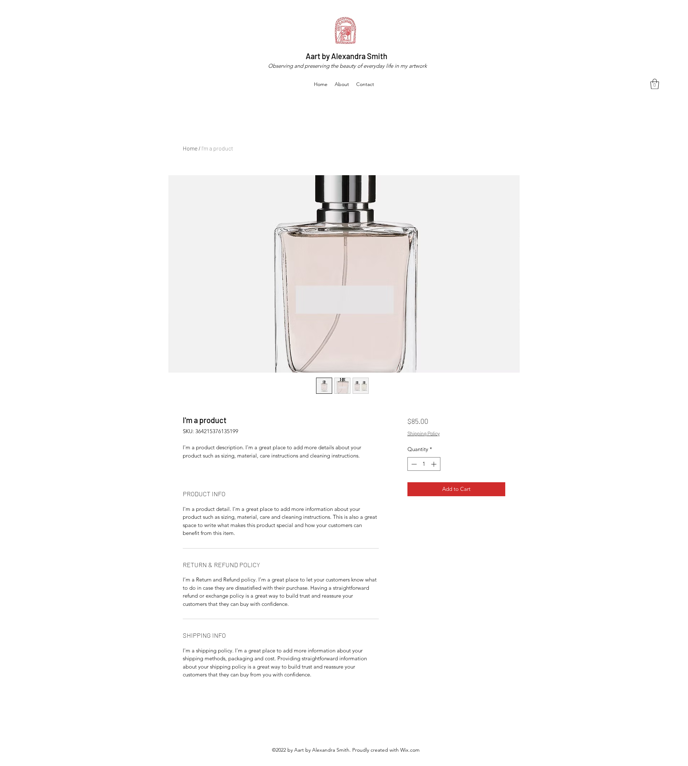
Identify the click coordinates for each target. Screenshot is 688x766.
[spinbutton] (424, 464)
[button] (654, 84)
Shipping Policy (423, 433)
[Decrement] (413, 464)
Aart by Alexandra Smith (346, 56)
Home (190, 148)
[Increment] (434, 464)
